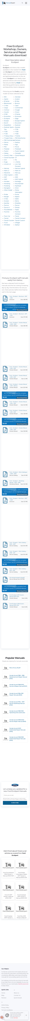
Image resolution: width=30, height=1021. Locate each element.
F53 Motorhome (20, 138)
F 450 (6, 134)
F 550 (16, 134)
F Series (17, 136)
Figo (16, 144)
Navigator (7, 188)
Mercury (17, 173)
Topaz (17, 209)
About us (16, 993)
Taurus (17, 205)
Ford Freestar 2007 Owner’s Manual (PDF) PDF (8, 917)
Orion (17, 188)
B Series (6, 101)
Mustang (7, 186)
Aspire (6, 99)
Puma (17, 194)
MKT (5, 177)
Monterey (7, 183)
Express (17, 127)
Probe (6, 194)
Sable (17, 199)
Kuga (5, 162)
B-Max (17, 101)
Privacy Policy (5, 1007)
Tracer (17, 216)
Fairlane (17, 140)
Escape (6, 121)
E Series (17, 114)
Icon (5, 160)
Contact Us (17, 995)
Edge (16, 118)
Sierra (17, 201)
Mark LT (6, 170)
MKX (16, 177)
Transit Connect (20, 218)
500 (5, 97)
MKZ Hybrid (19, 179)
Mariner (6, 168)
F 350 (16, 131)
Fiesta (6, 144)
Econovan (18, 116)
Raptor (17, 196)
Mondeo (6, 181)
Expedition (7, 125)
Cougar (17, 110)
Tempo (17, 207)
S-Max (6, 199)
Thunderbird (8, 209)
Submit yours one (23, 984)
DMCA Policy (5, 1005)
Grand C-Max (8, 155)
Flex (5, 147)
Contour (6, 110)
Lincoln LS (7, 164)
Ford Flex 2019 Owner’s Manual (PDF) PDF (21, 917)
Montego (18, 181)
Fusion (6, 151)
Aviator (17, 99)
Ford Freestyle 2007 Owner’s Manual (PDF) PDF (21, 896)
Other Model (8, 190)
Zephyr (17, 225)
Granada (18, 153)
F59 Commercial (9, 140)
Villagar (17, 222)
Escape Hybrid (20, 121)
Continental (19, 108)
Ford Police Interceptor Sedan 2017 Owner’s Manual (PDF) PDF (21, 875)
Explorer (17, 125)
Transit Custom (20, 220)
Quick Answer (18, 998)
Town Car (7, 216)
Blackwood (7, 103)
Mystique (18, 186)
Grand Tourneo (9, 157)
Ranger (6, 196)
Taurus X (7, 207)
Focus (17, 147)
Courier (6, 112)
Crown (17, 112)
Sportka (6, 203)
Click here (16, 1017)
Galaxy (6, 153)
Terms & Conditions (7, 1010)
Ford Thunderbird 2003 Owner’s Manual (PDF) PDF (8, 874)
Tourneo (6, 212)
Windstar (7, 225)
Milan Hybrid (8, 175)
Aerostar (18, 97)
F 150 (16, 129)
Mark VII (17, 170)
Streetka (18, 203)
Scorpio (6, 201)
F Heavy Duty (8, 136)
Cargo (6, 108)
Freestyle (18, 149)
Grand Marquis (20, 155)
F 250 (5, 131)
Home (3, 993)
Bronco (17, 103)
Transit (6, 218)
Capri (16, 105)
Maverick (7, 173)
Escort (6, 123)
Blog (2, 995)
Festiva (17, 142)
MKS (16, 175)
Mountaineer (19, 183)
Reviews (3, 998)
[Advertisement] (15, 26)
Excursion (18, 123)
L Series (17, 162)
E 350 (6, 114)
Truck (6, 222)
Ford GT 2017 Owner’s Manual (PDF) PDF (8, 896)
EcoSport (7, 118)
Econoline (7, 116)
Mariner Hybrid (20, 168)
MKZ (5, 179)
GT (16, 157)
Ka (16, 160)
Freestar (6, 149)
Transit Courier (9, 220)
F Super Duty (8, 138)
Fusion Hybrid (19, 151)
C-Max (6, 105)
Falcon (6, 142)
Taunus (6, 205)
